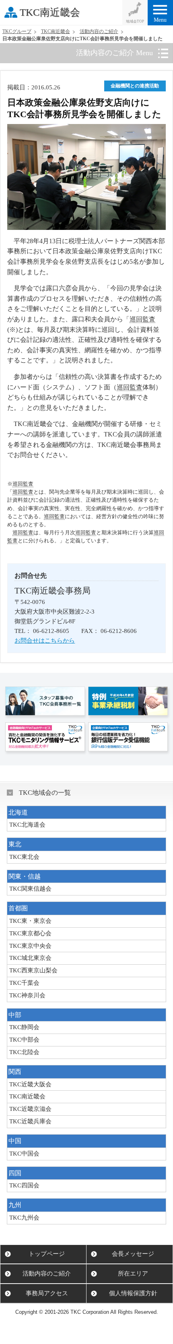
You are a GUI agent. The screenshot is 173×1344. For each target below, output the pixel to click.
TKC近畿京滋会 (30, 1109)
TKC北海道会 (27, 824)
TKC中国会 (24, 1153)
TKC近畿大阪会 (30, 1084)
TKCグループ (16, 31)
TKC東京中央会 (30, 946)
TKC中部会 (24, 1039)
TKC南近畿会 (50, 12)
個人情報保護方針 (133, 1293)
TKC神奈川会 (27, 995)
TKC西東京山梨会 (33, 970)
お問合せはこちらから (44, 640)
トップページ (47, 1254)
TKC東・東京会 (30, 921)
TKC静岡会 (24, 1027)
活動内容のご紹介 (99, 31)
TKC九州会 (24, 1217)
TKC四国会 (24, 1185)
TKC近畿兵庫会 (30, 1121)
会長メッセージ (133, 1254)
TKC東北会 (24, 857)
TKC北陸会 (24, 1052)
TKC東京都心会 (30, 933)
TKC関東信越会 (30, 888)
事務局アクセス (47, 1293)
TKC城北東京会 (30, 958)
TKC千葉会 (24, 983)
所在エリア (133, 1273)
